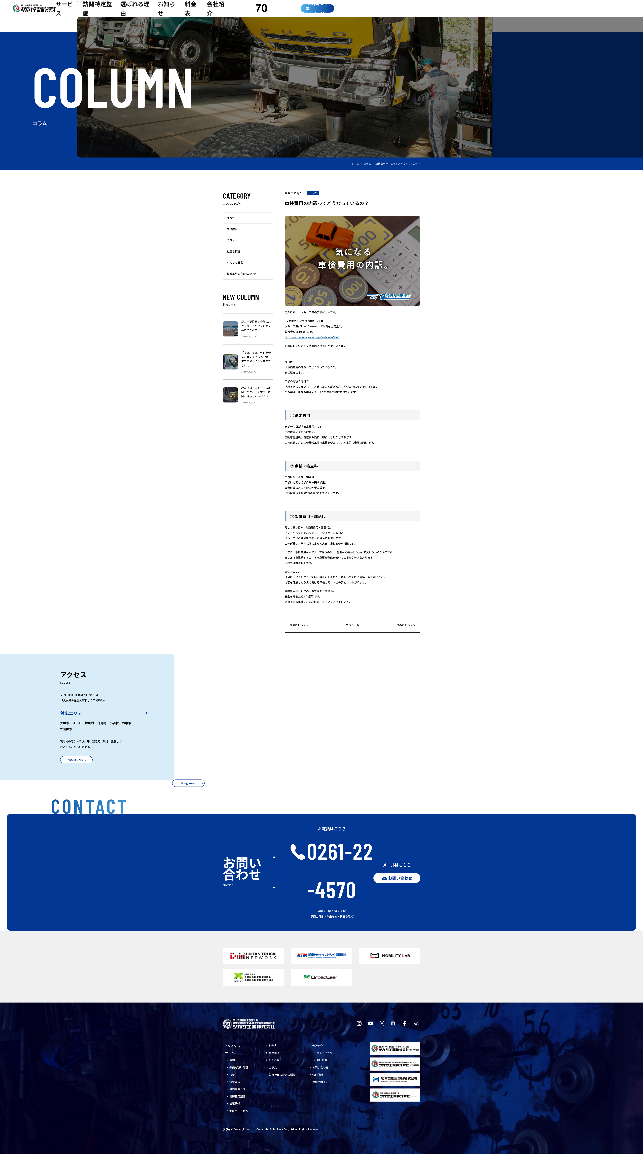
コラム (367, 163)
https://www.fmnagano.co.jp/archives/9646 (312, 337)
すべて (231, 218)
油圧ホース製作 (238, 1111)
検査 (232, 1075)
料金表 (273, 1046)
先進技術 (232, 229)
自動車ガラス (237, 1089)
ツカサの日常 (235, 262)
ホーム (355, 163)
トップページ (233, 1046)
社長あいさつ (324, 1053)
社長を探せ (233, 251)
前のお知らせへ (299, 625)
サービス (230, 1053)
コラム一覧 (352, 625)
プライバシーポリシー (236, 1129)
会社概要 (321, 1060)
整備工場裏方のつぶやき (241, 274)
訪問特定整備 (237, 1096)
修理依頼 (317, 1075)
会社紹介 (317, 1046)
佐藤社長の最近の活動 (282, 1075)
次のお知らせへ (406, 625)
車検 (232, 1060)
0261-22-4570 (340, 869)
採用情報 (317, 1082)
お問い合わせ (320, 1067)
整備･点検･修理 (238, 1067)
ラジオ (313, 193)
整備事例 (274, 1053)
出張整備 (234, 1103)
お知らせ (274, 1060)
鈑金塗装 (234, 1082)
